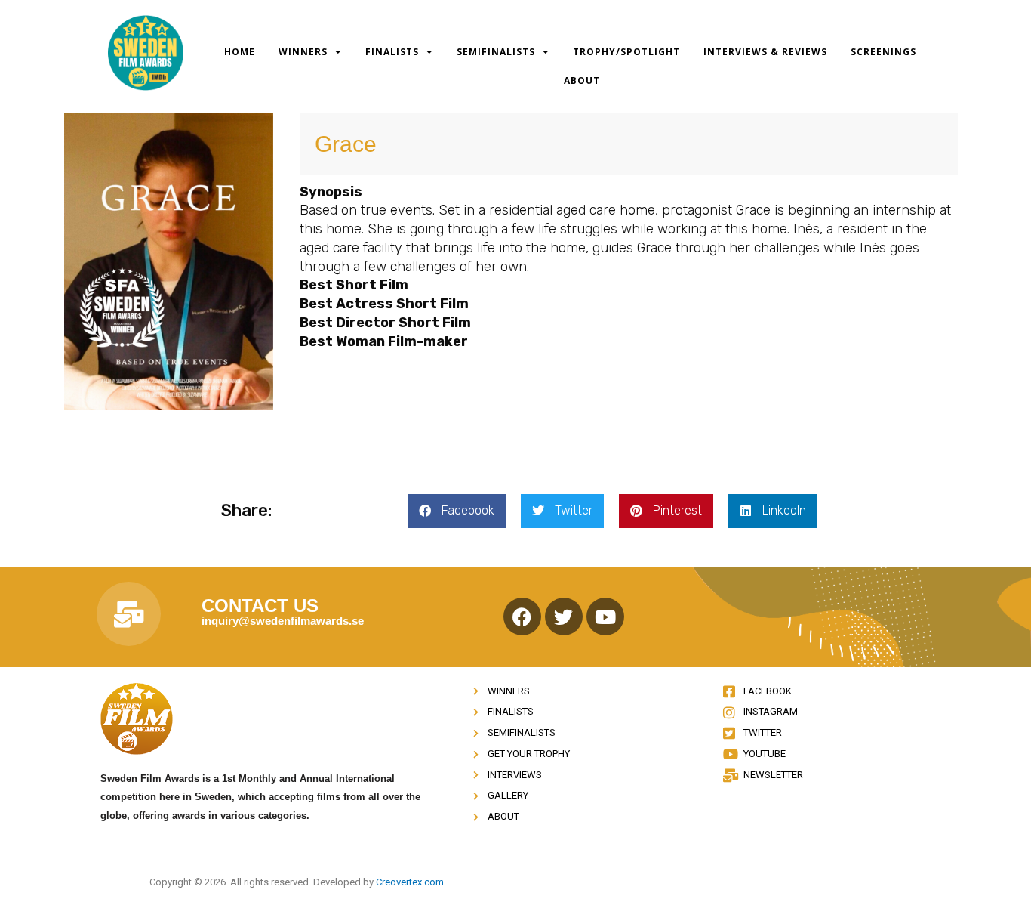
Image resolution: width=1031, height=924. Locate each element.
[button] (457, 511)
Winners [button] (303, 51)
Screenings (883, 51)
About (582, 80)
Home (239, 51)
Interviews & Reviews (765, 51)
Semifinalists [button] (496, 51)
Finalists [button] (392, 51)
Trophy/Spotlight (626, 51)
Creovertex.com (410, 882)
